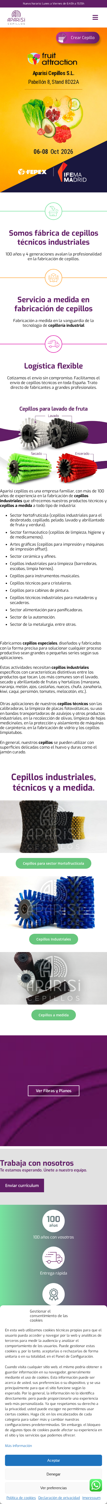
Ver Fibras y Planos (53, 1090)
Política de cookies (21, 1498)
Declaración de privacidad (59, 1498)
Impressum (91, 1498)
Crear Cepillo (83, 37)
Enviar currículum (22, 1185)
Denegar (53, 1474)
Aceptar (53, 1460)
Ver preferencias (53, 1488)
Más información (18, 1445)
